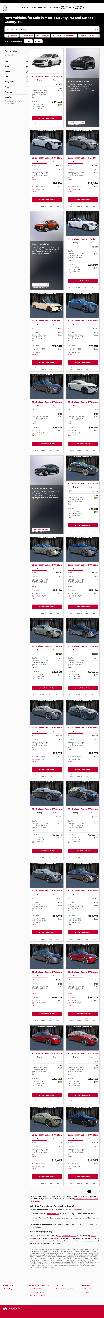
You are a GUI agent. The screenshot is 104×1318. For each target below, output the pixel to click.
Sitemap (96, 1308)
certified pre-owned (73, 1209)
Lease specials (53, 1214)
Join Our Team (87, 1289)
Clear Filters (48, 41)
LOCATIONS (25, 8)
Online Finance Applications (65, 1289)
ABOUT (71, 8)
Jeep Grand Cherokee (67, 1236)
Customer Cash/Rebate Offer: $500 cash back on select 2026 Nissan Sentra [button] (76, 175)
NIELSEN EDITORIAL (79, 7)
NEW (40, 8)
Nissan (37, 41)
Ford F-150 (54, 1238)
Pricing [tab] (39, 80)
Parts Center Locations (37, 1295)
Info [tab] (54, 80)
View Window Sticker (47, 118)
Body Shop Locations (36, 1292)
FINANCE (56, 8)
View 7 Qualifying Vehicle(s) (40, 285)
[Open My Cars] (83, 7)
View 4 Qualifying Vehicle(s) (76, 122)
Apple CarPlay (42, 36)
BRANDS (34, 8)
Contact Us (86, 1292)
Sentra (27, 41)
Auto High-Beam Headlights (64, 36)
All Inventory (7, 1289)
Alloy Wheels (11, 36)
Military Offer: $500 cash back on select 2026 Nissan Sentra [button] (39, 107)
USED (45, 8)
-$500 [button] (60, 105)
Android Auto (26, 36)
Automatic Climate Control (90, 36)
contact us (75, 1241)
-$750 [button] (60, 91)
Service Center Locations (37, 1289)
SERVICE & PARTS (64, 7)
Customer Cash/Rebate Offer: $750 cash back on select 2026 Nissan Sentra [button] (40, 94)
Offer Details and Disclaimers (75, 125)
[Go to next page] (98, 1191)
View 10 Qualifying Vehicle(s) (40, 530)
